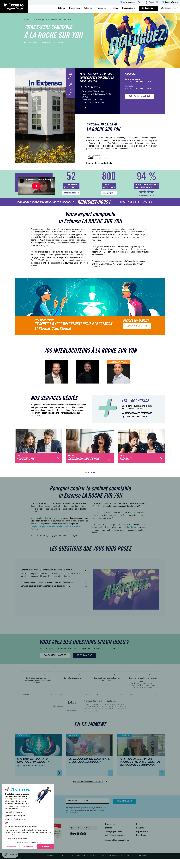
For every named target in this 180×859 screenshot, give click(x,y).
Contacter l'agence (139, 96)
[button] (86, 472)
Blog (138, 824)
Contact (50, 856)
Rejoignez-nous (69, 193)
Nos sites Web (170, 2)
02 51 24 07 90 (92, 87)
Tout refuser (11, 847)
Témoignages (107, 193)
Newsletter (140, 828)
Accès (70, 79)
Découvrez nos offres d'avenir (134, 202)
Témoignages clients (113, 832)
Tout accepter (45, 847)
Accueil (27, 20)
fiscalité (59, 526)
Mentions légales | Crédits (84, 856)
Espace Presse (142, 832)
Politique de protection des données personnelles (123, 856)
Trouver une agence (39, 20)
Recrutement (141, 835)
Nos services (74, 8)
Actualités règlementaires (115, 835)
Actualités (88, 8)
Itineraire (70, 94)
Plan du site (63, 856)
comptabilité (36, 526)
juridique (67, 526)
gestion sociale (48, 526)
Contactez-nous (149, 8)
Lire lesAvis (71, 710)
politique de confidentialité (73, 812)
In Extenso (60, 8)
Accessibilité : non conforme (117, 840)
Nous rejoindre (128, 8)
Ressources (101, 8)
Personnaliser (28, 847)
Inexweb (114, 8)
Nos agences (130, 3)
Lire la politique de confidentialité (16, 838)
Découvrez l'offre (137, 326)
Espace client (170, 8)
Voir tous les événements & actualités (88, 782)
